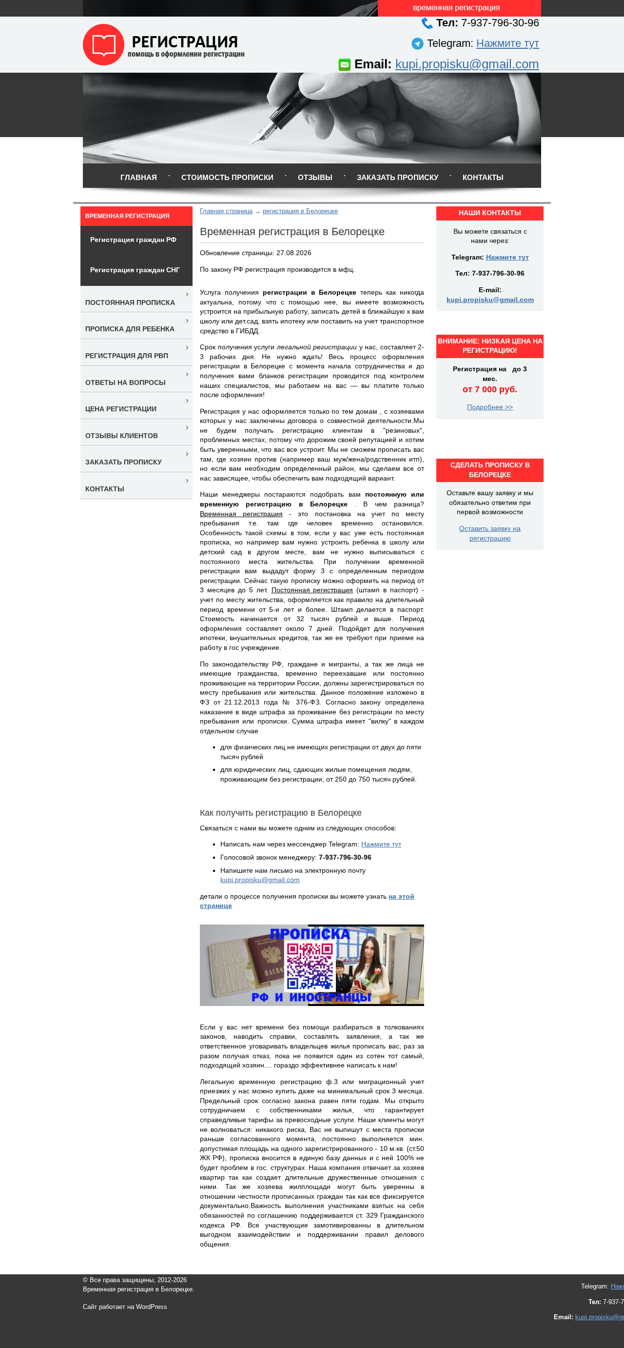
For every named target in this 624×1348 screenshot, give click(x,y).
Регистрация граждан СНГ (135, 270)
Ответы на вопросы (125, 382)
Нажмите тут (507, 43)
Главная (138, 177)
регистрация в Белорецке (300, 211)
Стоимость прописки (227, 177)
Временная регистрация (127, 216)
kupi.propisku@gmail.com (467, 64)
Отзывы (315, 177)
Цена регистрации (120, 409)
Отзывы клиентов (121, 436)
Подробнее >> (490, 407)
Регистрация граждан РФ (133, 239)
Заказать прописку (397, 177)
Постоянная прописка (130, 302)
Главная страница (226, 211)
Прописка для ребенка (130, 329)
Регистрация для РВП (126, 356)
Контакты (483, 177)
